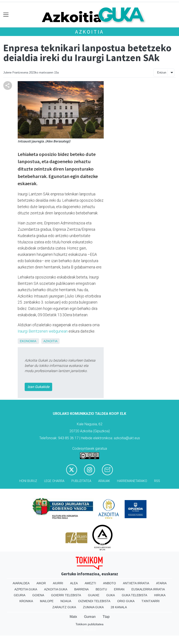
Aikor (41, 583)
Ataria (161, 583)
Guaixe (93, 595)
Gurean (90, 616)
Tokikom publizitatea (89, 624)
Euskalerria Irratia (148, 589)
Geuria (19, 595)
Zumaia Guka (93, 607)
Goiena (38, 595)
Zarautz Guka (64, 607)
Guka (110, 595)
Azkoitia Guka (55, 589)
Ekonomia (28, 341)
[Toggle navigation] (6, 15)
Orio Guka (125, 601)
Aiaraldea (21, 583)
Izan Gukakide (38, 387)
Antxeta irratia (136, 583)
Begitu (101, 589)
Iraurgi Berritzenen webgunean (43, 331)
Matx (73, 616)
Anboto (109, 583)
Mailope (46, 601)
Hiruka (159, 595)
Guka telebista (134, 595)
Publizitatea (81, 481)
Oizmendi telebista (94, 601)
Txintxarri (150, 601)
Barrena (81, 589)
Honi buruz (28, 481)
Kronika (26, 601)
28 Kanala (119, 607)
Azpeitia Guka (25, 589)
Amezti (90, 583)
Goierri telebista (66, 595)
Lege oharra (54, 481)
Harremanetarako (132, 481)
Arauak (104, 481)
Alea (74, 583)
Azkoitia (89, 31)
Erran (119, 589)
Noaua (65, 601)
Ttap (106, 616)
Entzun (161, 72)
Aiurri (58, 583)
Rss (157, 481)
